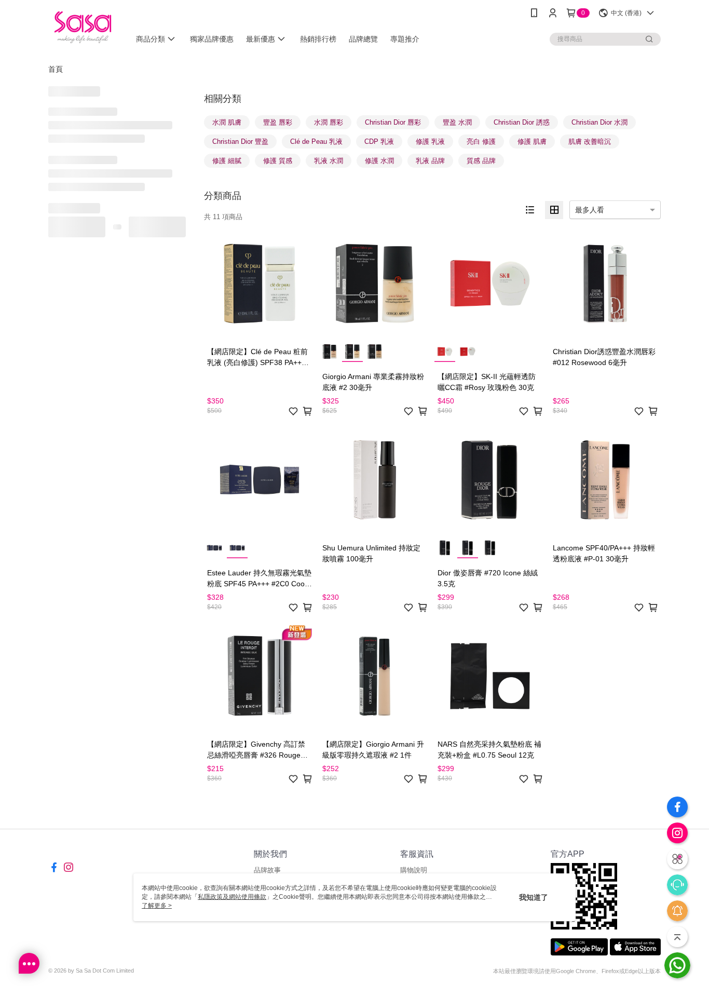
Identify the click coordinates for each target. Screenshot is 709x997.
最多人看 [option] (589, 210)
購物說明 (413, 870)
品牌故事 (267, 870)
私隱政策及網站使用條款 (232, 896)
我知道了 (533, 897)
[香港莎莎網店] (82, 27)
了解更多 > (157, 905)
